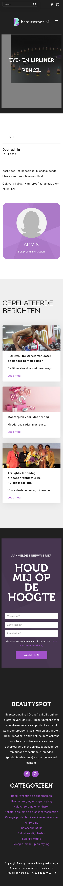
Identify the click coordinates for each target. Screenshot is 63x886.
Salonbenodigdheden (31, 833)
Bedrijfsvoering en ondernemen (31, 795)
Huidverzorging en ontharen (31, 806)
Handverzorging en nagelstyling (31, 801)
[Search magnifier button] (34, 4)
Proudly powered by (18, 872)
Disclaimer (47, 868)
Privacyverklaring (46, 863)
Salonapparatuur (31, 828)
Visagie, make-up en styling (31, 844)
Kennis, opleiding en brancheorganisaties (31, 812)
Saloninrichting (31, 838)
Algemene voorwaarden (24, 868)
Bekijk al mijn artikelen (31, 251)
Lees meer (15, 375)
